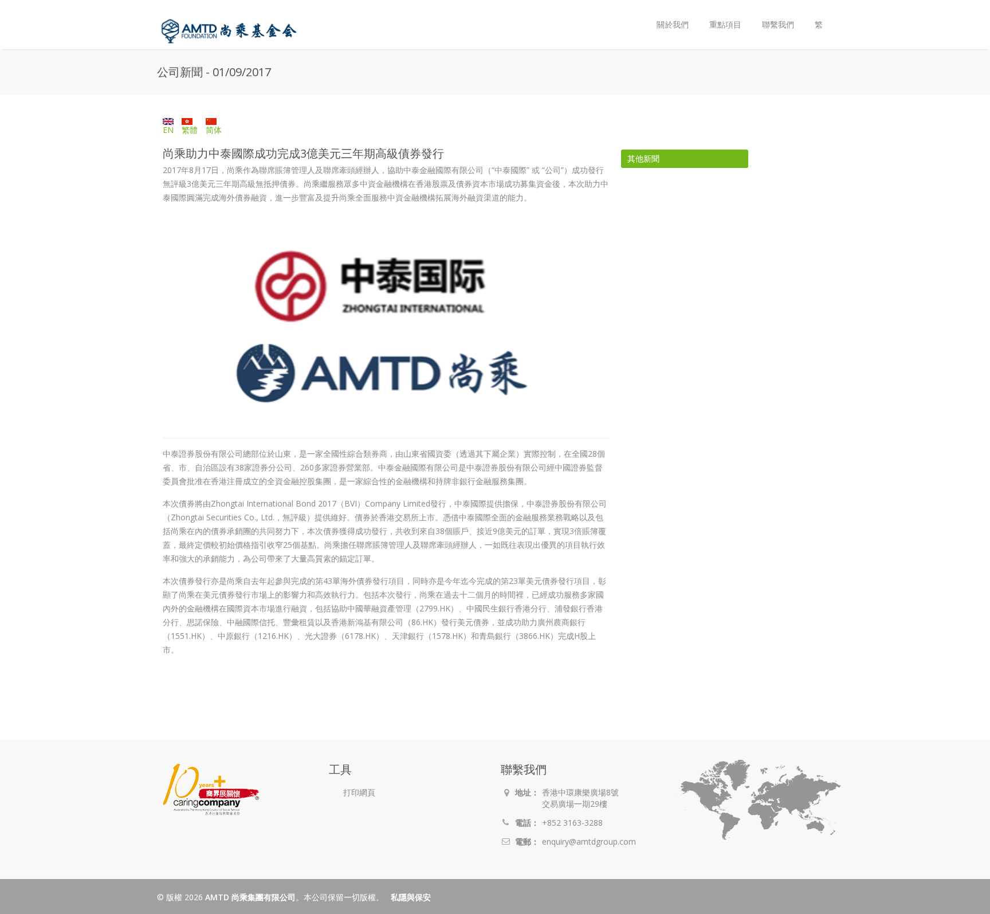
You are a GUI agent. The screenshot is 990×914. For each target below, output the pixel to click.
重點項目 (725, 24)
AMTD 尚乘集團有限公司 (250, 897)
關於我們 (667, 15)
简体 (214, 129)
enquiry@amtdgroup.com (589, 841)
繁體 (190, 129)
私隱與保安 (411, 897)
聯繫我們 (778, 24)
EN (168, 129)
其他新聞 (643, 158)
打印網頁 (359, 792)
